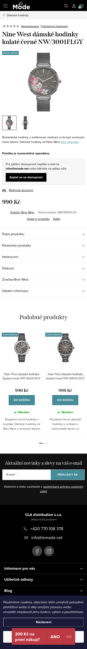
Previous (4, 377)
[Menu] (5, 5)
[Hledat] (66, 5)
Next (83, 377)
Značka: (22, 212)
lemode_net (49, 551)
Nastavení (43, 622)
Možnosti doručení (21, 190)
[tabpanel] (22, 383)
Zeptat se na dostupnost (26, 177)
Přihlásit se (67, 475)
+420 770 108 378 (46, 529)
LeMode (37, 551)
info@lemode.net (47, 537)
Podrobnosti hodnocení (54, 26)
